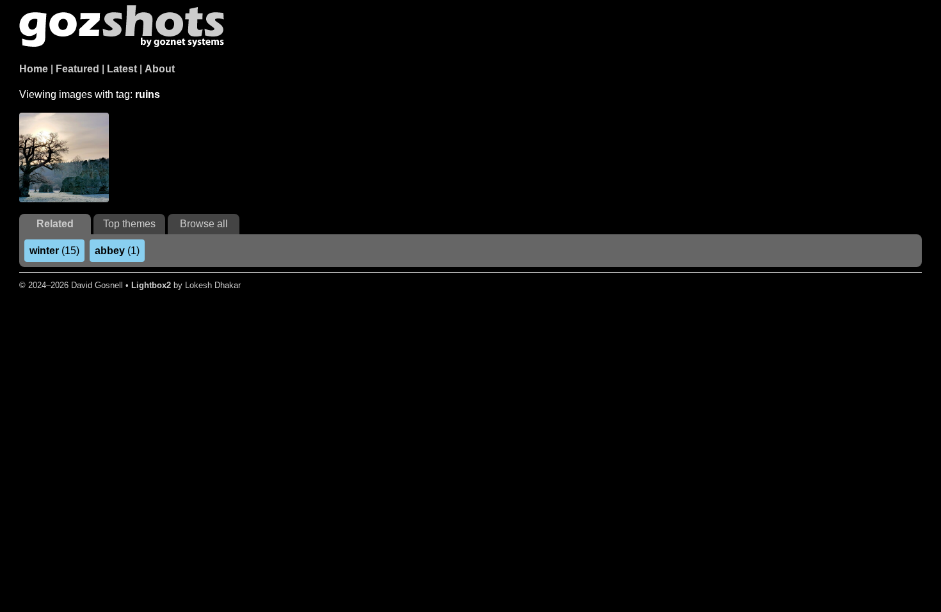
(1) (117, 250)
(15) (54, 250)
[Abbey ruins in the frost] (64, 157)
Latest (122, 68)
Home (33, 68)
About (160, 68)
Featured (77, 68)
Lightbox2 (151, 285)
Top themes (129, 223)
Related (55, 223)
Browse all (204, 223)
